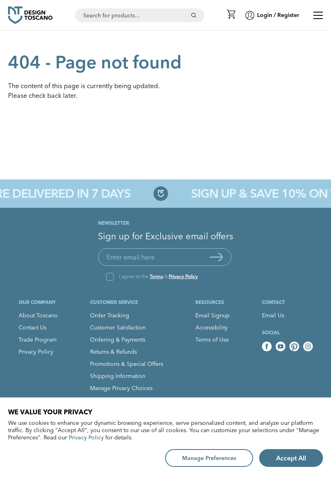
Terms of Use (212, 339)
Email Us (273, 315)
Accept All (291, 458)
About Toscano (38, 315)
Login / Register (278, 15)
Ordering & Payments (117, 339)
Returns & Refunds (113, 351)
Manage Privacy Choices (121, 388)
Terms (156, 276)
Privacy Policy (183, 276)
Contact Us (32, 327)
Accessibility (211, 327)
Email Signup (212, 315)
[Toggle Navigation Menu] (318, 15)
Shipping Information (117, 376)
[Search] (194, 15)
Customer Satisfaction (118, 327)
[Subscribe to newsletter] (216, 257)
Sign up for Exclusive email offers (165, 236)
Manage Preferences (209, 458)
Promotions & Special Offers (126, 363)
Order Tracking (109, 315)
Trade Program (38, 339)
